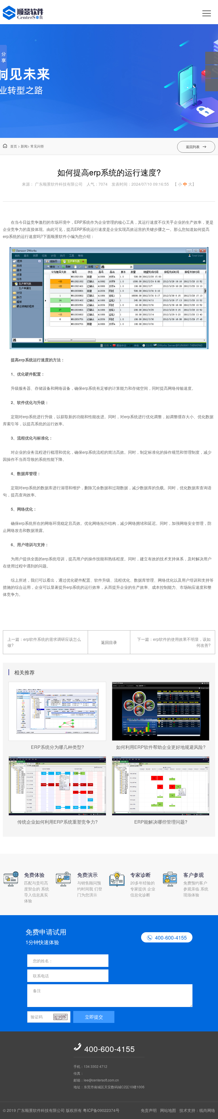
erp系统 (10, 236)
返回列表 (196, 146)
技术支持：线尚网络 (197, 1110)
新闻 (24, 146)
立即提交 (94, 1017)
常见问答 (37, 146)
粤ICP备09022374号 (101, 1110)
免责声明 (149, 1110)
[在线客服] (211, 71)
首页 (10, 146)
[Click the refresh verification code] (60, 1017)
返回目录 (109, 642)
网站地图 (168, 1110)
